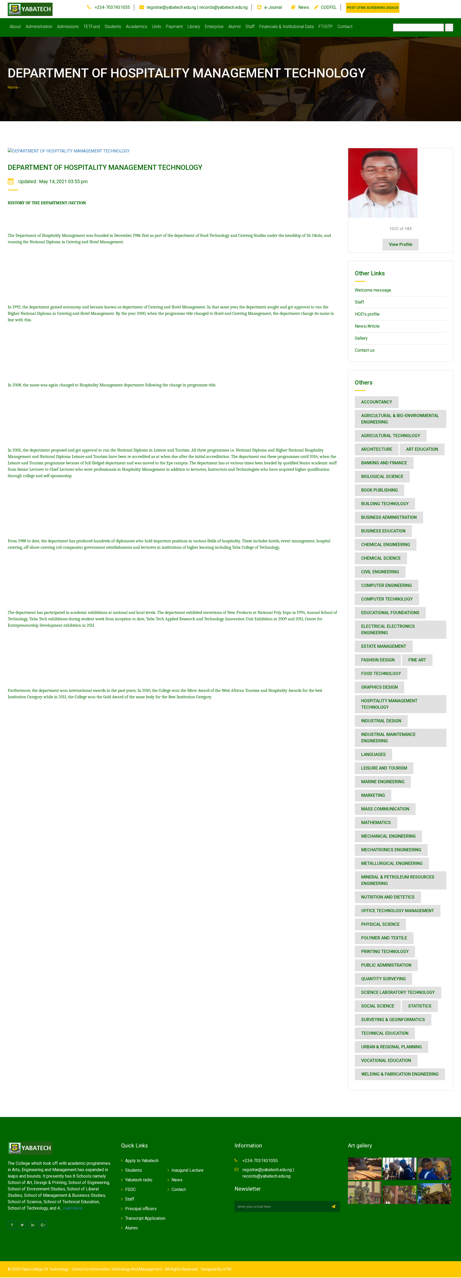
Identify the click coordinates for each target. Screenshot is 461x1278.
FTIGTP (326, 26)
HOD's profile (367, 314)
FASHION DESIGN (378, 659)
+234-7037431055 (112, 7)
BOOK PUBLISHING (379, 490)
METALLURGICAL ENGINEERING (392, 863)
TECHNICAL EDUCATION (384, 1033)
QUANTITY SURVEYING (383, 978)
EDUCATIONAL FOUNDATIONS (390, 612)
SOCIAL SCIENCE (377, 1006)
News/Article (367, 326)
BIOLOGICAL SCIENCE (382, 476)
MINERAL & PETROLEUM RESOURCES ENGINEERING (397, 880)
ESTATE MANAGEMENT (383, 646)
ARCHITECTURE (376, 449)
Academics (136, 26)
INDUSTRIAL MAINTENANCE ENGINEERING (388, 737)
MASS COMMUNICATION (385, 809)
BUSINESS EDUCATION (383, 531)
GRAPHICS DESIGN (379, 687)
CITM (226, 1269)
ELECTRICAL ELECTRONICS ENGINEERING (388, 629)
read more (72, 1208)
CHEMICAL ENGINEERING (385, 544)
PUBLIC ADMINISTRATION (386, 965)
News (303, 7)
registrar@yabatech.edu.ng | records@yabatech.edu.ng (197, 7)
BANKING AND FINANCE (384, 462)
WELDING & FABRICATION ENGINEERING (400, 1074)
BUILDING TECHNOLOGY (385, 503)
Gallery (361, 338)
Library (194, 26)
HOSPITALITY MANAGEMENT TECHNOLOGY (389, 704)
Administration (39, 26)
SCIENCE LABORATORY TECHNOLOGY (398, 992)
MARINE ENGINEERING (382, 781)
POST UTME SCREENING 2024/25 (372, 8)
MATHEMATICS (376, 822)
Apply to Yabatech (141, 1160)
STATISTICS (419, 1006)
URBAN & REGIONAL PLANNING (391, 1046)
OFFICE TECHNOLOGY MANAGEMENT (397, 910)
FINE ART (417, 659)
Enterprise (214, 26)
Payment (174, 26)
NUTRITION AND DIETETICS (388, 897)
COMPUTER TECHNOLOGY (387, 599)
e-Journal (273, 7)
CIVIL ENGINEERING (380, 571)
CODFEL (329, 7)
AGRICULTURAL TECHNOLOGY (390, 435)
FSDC (130, 1189)
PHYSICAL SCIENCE (380, 924)
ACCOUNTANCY (376, 402)
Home (13, 87)
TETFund (92, 26)
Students (113, 26)
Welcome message (373, 290)
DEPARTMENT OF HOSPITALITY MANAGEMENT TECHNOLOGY (105, 167)
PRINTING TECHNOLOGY (385, 951)
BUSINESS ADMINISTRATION (389, 517)
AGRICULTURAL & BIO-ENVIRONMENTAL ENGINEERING (400, 419)
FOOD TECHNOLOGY (381, 673)
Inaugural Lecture (188, 1170)
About (15, 26)
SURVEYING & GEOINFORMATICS (393, 1019)
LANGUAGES (373, 754)
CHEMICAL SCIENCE (381, 558)
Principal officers (141, 1208)
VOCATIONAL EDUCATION (386, 1060)
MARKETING (373, 795)
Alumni (234, 26)
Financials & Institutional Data (286, 26)
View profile (400, 244)
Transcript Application (145, 1218)
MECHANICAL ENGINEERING (388, 836)
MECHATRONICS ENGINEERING (391, 849)
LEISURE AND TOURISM (384, 768)
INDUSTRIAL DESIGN (381, 720)
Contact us (365, 350)
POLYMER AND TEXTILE (384, 937)
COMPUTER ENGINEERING (386, 585)
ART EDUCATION (422, 449)
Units (156, 26)
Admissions (68, 26)
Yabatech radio (138, 1179)
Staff (250, 26)
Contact (344, 26)
